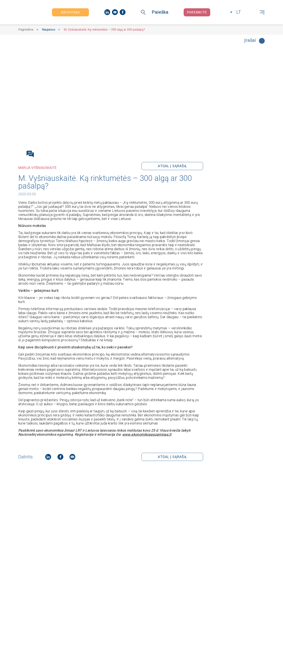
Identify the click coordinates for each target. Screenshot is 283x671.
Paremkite (197, 12)
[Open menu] (262, 12)
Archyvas (70, 12)
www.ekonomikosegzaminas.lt (146, 434)
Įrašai (250, 40)
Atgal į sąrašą (172, 166)
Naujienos (48, 29)
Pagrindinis (25, 29)
